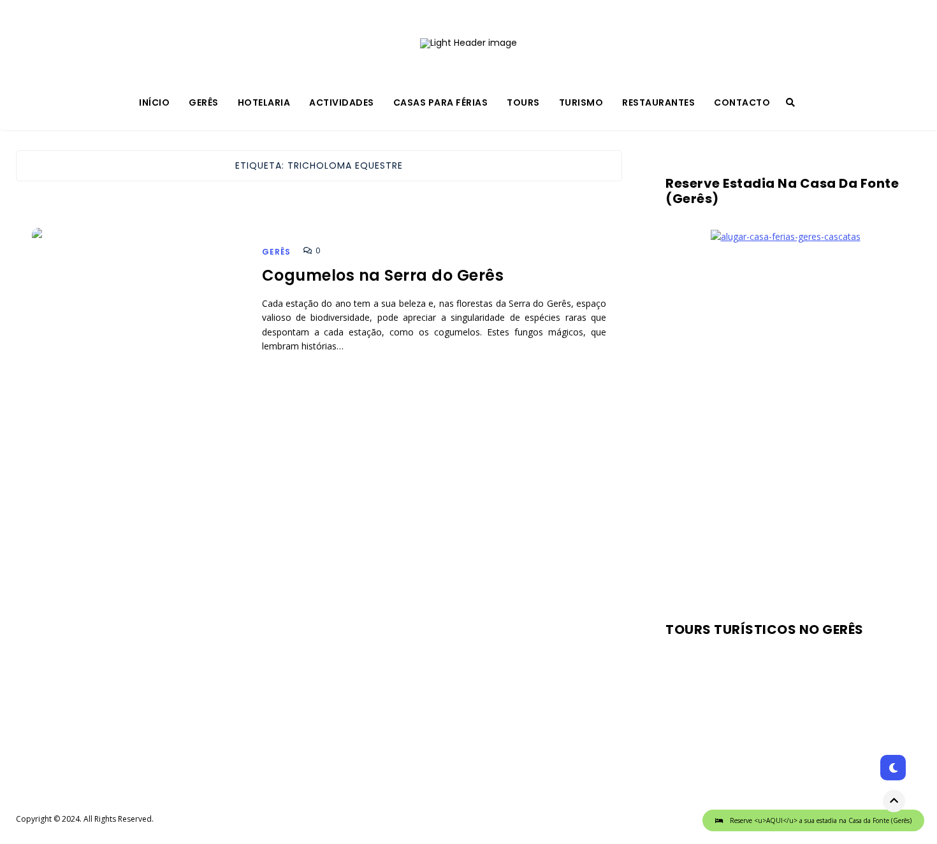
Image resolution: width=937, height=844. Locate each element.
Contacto (742, 102)
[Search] (790, 102)
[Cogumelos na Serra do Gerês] (138, 323)
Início (154, 102)
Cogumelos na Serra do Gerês (383, 275)
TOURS (523, 102)
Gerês (204, 102)
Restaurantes (658, 102)
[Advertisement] (785, 428)
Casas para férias (440, 102)
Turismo (581, 102)
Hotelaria (264, 102)
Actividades (341, 102)
